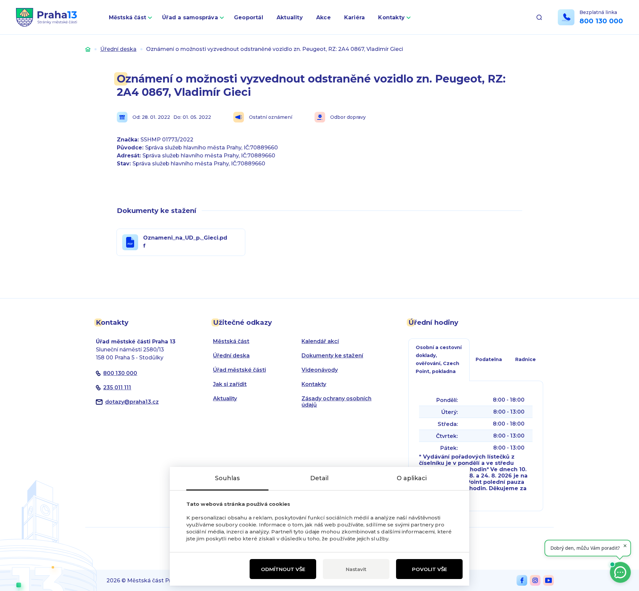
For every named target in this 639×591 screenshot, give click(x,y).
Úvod (88, 49)
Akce (323, 17)
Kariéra (354, 17)
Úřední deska (118, 49)
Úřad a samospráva (190, 17)
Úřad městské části (239, 370)
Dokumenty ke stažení (332, 355)
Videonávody (320, 370)
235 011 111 (117, 387)
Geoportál (248, 17)
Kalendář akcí (320, 341)
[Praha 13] (46, 17)
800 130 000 (601, 21)
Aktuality (290, 17)
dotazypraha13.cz (132, 402)
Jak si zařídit (230, 384)
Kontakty (391, 17)
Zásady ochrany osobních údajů (336, 401)
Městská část (127, 17)
